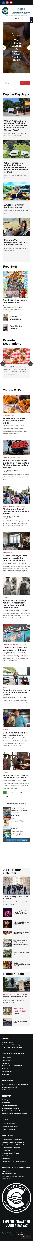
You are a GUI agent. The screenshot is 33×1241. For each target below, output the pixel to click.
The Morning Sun (10, 697)
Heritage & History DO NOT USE (12, 1066)
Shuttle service (6, 1090)
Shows (5, 687)
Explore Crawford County (12, 516)
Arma (15, 1009)
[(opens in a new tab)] (16, 107)
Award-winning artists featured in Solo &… (16, 897)
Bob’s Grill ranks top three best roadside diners (16, 734)
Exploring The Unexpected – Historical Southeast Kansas (15, 242)
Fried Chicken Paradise (9, 1105)
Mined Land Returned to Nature (12, 1111)
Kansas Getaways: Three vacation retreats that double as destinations (15, 558)
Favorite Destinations (11, 994)
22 (21, 792)
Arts (14, 506)
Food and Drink (7, 1060)
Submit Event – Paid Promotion (12, 1047)
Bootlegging (6, 1102)
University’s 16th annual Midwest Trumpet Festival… (21, 923)
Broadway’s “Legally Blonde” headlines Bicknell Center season (20, 912)
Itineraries (16, 457)
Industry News (7, 506)
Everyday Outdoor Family (12, 470)
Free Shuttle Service (16, 327)
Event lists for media (8, 1124)
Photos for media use (8, 1129)
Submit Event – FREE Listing (11, 1045)
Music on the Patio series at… (21, 953)
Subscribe (25, 83)
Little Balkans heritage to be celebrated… (21, 932)
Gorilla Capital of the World (15, 997)
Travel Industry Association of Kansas (14, 1161)
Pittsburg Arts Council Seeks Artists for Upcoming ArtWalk (16, 511)
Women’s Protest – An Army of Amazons (15, 1113)
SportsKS (5, 1156)
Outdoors (5, 1069)
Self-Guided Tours (7, 1071)
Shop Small (5, 1074)
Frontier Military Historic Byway (12, 1139)
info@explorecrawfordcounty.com (13, 1176)
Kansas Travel (6, 1150)
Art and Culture (7, 1058)
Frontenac (14, 25)
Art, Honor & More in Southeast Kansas (14, 206)
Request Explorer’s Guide (10, 1087)
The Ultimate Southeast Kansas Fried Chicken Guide (14, 420)
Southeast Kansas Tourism (10, 1153)
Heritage (11, 415)
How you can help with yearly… (20, 1021)
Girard (18, 25)
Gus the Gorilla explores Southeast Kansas (15, 301)
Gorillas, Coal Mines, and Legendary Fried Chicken (15, 648)
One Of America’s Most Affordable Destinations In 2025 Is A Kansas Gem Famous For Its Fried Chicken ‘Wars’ (16, 125)
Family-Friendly (7, 457)
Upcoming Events (7, 1042)
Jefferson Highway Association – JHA (14, 1142)
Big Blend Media (10, 653)
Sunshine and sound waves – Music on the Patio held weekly (16, 692)
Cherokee (21, 1009)
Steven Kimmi (9, 425)
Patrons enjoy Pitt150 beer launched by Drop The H (15, 776)
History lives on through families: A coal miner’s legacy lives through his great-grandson (14, 603)
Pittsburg (16, 26)
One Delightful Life (10, 563)
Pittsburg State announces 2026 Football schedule (21, 964)
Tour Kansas (6, 1158)
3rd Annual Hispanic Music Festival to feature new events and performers (20, 942)
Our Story (16, 1013)
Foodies (5, 415)
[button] (16, 18)
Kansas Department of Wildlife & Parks (14, 1145)
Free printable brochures (10, 1126)
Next (6, 796)
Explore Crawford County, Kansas (16, 1223)
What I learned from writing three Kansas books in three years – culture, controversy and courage (16, 167)
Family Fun (5, 1063)
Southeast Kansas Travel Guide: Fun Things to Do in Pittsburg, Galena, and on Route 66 (16, 50)
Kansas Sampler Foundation (11, 1147)
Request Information (15, 317)
